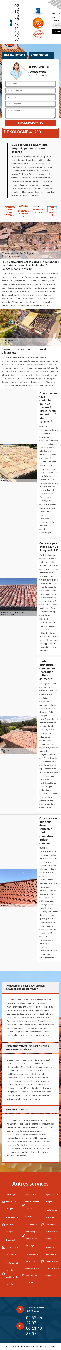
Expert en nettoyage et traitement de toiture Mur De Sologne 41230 (52, 1261)
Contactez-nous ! (41, 55)
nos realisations (14, 55)
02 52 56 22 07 (16, 13)
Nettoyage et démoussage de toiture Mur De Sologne (32, 1235)
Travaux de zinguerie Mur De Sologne (12, 1247)
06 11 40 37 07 (16, 32)
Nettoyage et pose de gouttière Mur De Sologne (12, 1273)
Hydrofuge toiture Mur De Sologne (13, 1202)
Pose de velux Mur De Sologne (12, 1224)
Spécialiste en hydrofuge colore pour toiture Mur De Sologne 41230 (52, 1224)
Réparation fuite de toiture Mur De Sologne (32, 1205)
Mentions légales (47, 1347)
